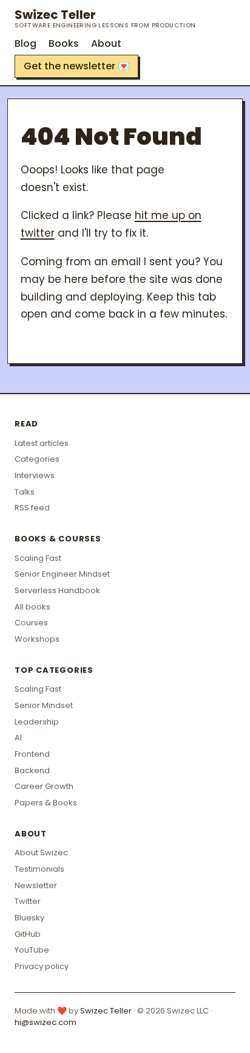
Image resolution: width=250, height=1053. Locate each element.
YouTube (32, 950)
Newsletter (36, 885)
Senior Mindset (44, 705)
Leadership (37, 722)
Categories (37, 459)
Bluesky (29, 917)
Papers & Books (46, 802)
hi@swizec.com (45, 1022)
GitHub (28, 934)
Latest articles (42, 443)
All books (32, 607)
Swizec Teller (105, 18)
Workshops (37, 639)
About (106, 43)
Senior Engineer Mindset (62, 574)
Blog (25, 43)
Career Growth (44, 786)
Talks (25, 492)
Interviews (35, 475)
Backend (32, 770)
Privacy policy (42, 966)
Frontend (32, 754)
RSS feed (32, 507)
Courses (31, 622)
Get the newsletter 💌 (77, 66)
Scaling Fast (38, 558)
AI (18, 737)
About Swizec (41, 852)
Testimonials (39, 869)
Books (64, 43)
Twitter (28, 901)
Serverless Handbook (57, 590)
